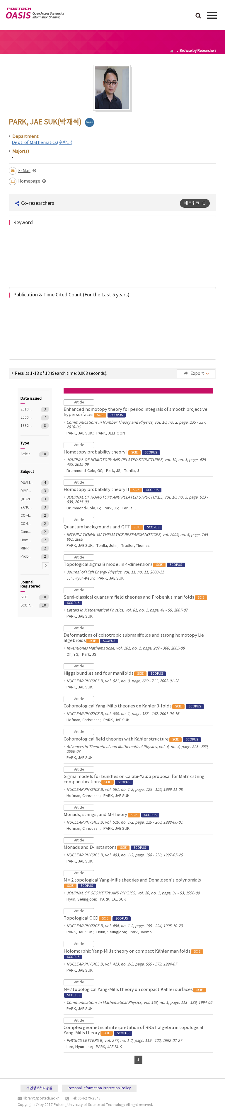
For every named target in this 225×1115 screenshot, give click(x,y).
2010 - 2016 (27, 409)
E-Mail (24, 171)
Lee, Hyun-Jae (79, 1047)
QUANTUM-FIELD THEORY (27, 499)
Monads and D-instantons (105, 847)
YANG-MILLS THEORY (27, 507)
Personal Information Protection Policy (99, 1088)
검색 (198, 16)
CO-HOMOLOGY (27, 516)
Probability (27, 557)
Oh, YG (72, 654)
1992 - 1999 (27, 426)
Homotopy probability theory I (110, 452)
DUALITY (27, 483)
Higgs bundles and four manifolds (113, 673)
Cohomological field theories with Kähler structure (131, 739)
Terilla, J (131, 471)
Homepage (29, 181)
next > (45, 565)
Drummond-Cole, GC (84, 471)
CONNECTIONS (27, 524)
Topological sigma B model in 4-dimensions (123, 564)
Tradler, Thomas (135, 546)
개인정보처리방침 (39, 1088)
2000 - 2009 (27, 418)
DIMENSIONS (27, 491)
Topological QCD (96, 918)
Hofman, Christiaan (83, 720)
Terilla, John (106, 546)
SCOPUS (27, 605)
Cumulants (27, 532)
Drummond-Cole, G (83, 508)
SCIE (27, 597)
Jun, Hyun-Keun (80, 578)
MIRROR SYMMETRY (27, 548)
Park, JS (113, 471)
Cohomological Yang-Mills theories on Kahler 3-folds (132, 706)
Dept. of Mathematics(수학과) (42, 142)
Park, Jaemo (141, 932)
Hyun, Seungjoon (81, 899)
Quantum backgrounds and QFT (111, 527)
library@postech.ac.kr (41, 1098)
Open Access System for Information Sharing (35, 14)
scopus (89, 122)
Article (27, 454)
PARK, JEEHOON (110, 433)
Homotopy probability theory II (111, 489)
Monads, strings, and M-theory (110, 814)
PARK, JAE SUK (80, 433)
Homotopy (27, 540)
